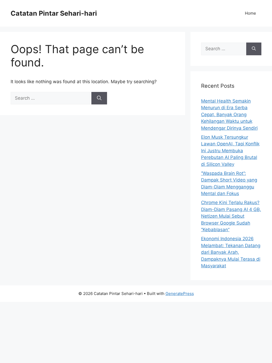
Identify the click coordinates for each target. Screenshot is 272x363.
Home (250, 13)
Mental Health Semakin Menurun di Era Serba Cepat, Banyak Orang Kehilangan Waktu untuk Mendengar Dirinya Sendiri (229, 114)
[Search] (99, 98)
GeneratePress (179, 293)
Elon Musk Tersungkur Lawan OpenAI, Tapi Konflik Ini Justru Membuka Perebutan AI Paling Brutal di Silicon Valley (230, 150)
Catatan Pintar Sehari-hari (54, 13)
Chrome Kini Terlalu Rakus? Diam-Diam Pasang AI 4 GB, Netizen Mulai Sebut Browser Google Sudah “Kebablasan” (231, 216)
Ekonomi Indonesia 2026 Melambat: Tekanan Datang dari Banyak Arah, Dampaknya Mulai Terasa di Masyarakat (230, 252)
